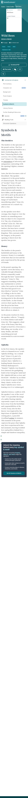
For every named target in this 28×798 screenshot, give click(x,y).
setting (11, 418)
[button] (15, 69)
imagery (4, 169)
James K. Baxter (6, 39)
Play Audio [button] (8, 69)
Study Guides (10, 6)
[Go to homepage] (8, 2)
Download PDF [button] (15, 64)
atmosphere (7, 161)
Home (3, 6)
